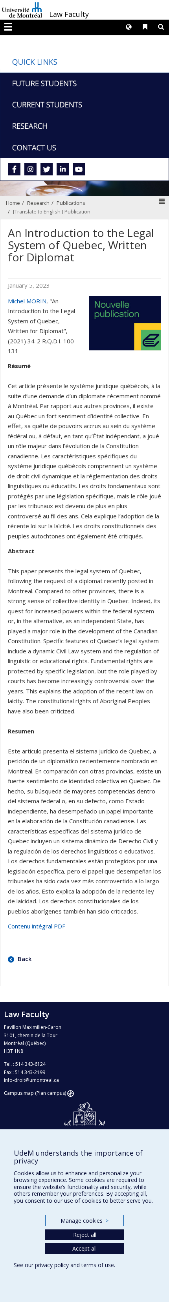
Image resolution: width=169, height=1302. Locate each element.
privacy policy (52, 1265)
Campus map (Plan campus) (35, 1093)
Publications (71, 202)
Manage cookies (84, 1220)
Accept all (84, 1248)
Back (23, 959)
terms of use (97, 1265)
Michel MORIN (27, 301)
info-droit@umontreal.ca (31, 1080)
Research (38, 202)
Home (13, 202)
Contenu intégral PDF (36, 926)
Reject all (84, 1234)
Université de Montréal (22, 10)
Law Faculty (69, 14)
